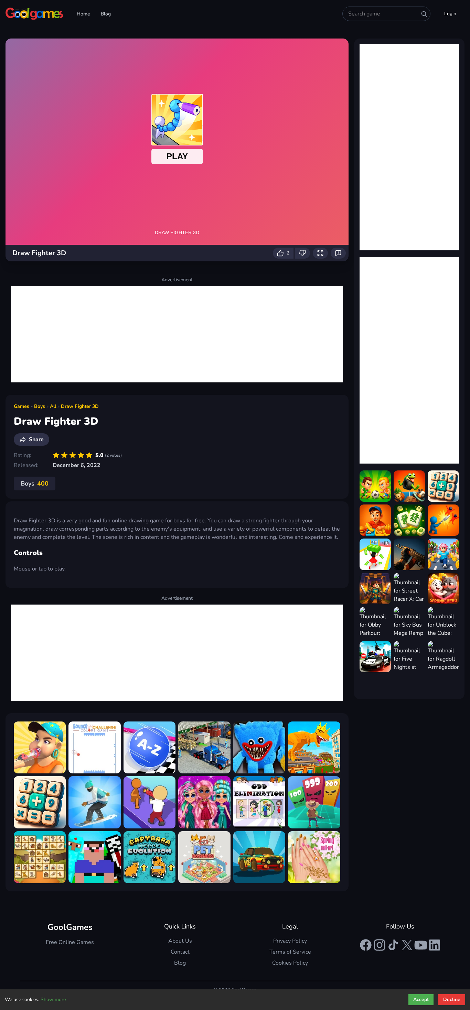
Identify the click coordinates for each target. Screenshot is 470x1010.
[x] (407, 945)
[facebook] (366, 945)
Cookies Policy (290, 963)
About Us (180, 941)
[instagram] (379, 945)
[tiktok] (393, 945)
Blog (106, 14)
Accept (421, 999)
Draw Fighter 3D (80, 406)
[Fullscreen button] (320, 253)
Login (450, 13)
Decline (451, 999)
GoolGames (70, 927)
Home (83, 14)
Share (36, 439)
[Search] (424, 14)
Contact (180, 952)
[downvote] (302, 253)
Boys (39, 406)
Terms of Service (290, 952)
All (53, 406)
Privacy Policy (290, 941)
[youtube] (421, 945)
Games (21, 406)
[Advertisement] (177, 334)
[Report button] (338, 253)
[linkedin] (434, 945)
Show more (53, 999)
